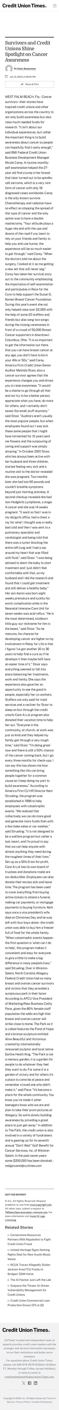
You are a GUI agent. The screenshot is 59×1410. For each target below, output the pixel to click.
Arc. (24, 1398)
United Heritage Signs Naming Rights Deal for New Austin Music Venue (29, 1254)
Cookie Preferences (42, 1402)
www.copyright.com (41, 1204)
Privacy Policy (23, 1402)
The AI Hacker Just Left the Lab (30, 1279)
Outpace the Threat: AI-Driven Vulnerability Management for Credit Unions (28, 1290)
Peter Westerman (26, 68)
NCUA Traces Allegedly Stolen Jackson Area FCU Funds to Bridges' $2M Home (29, 1269)
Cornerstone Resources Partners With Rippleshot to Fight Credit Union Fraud (29, 1239)
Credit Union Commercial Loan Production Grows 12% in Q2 (29, 1303)
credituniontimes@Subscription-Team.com (29, 1376)
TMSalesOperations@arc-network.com (26, 1212)
